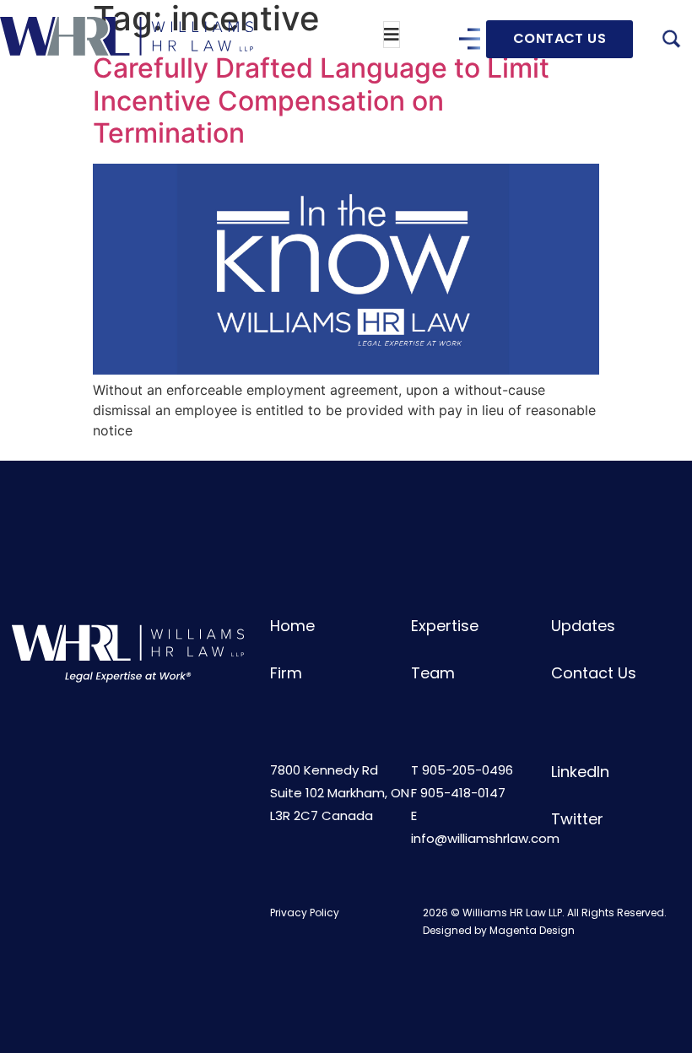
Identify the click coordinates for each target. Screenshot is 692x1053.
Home (292, 625)
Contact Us (593, 672)
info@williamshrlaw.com (485, 838)
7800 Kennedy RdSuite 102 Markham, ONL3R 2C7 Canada (339, 792)
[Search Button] (671, 41)
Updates (583, 625)
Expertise (444, 625)
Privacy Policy (304, 912)
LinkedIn (580, 771)
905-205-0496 (467, 770)
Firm (286, 672)
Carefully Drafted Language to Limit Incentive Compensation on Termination (321, 100)
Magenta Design (532, 930)
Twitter (577, 818)
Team (433, 672)
